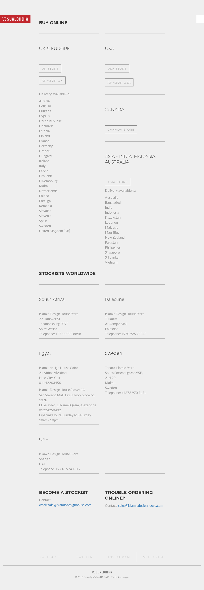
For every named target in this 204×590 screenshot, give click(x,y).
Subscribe (154, 557)
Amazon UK (52, 80)
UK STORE (50, 68)
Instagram (119, 557)
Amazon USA (119, 82)
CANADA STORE (121, 129)
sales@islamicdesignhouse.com (140, 505)
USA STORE (117, 68)
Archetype (123, 577)
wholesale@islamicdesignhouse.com (65, 505)
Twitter (84, 557)
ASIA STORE (118, 182)
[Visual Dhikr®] (15, 18)
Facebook (50, 557)
